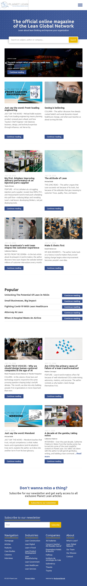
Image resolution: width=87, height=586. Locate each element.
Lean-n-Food (30, 548)
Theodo (49, 567)
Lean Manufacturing (31, 557)
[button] (6, 63)
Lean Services (30, 569)
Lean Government (32, 562)
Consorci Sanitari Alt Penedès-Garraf (53, 545)
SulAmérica (50, 564)
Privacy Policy (30, 578)
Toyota (49, 571)
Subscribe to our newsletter (43, 503)
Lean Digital (30, 544)
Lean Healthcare (31, 565)
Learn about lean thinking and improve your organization (43, 30)
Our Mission (71, 553)
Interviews (9, 558)
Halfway (49, 555)
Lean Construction (32, 541)
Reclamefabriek (59, 578)
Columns (8, 555)
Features (8, 548)
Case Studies (10, 551)
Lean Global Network (71, 545)
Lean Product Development (30, 552)
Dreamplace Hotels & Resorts (53, 550)
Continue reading (14, 137)
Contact (69, 556)
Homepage (9, 541)
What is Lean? (72, 541)
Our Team (70, 549)
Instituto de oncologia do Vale (53, 559)
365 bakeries (51, 541)
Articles (8, 544)
